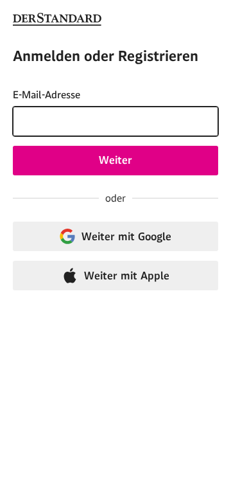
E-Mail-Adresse (46, 95)
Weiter (115, 160)
